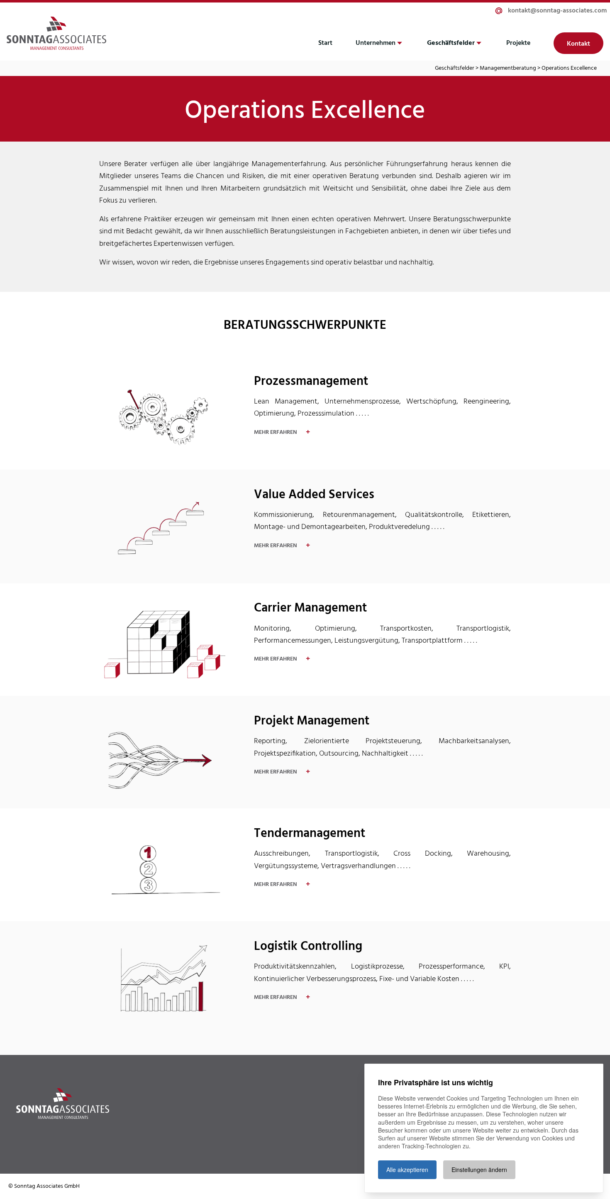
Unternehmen (375, 43)
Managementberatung (508, 68)
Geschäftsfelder (451, 43)
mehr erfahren (282, 432)
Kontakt (578, 44)
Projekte (518, 43)
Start (325, 43)
